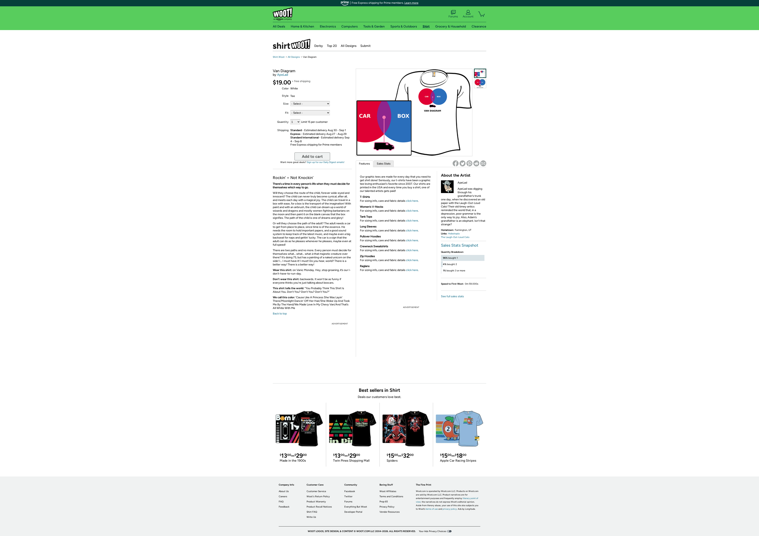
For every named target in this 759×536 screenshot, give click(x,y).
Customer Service (316, 491)
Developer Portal (353, 511)
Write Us (311, 517)
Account (468, 16)
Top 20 (332, 46)
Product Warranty (316, 501)
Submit (365, 46)
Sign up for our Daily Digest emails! (326, 162)
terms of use (432, 509)
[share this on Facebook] (456, 163)
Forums (453, 16)
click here (412, 201)
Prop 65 (384, 501)
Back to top (280, 313)
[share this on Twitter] (462, 163)
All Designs (348, 46)
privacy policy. (450, 509)
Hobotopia (454, 233)
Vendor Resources (390, 511)
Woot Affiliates (388, 491)
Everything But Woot (355, 506)
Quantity (283, 122)
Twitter (348, 496)
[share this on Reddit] (476, 163)
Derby (318, 46)
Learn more (411, 3)
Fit (287, 113)
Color (285, 88)
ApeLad (282, 75)
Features (364, 163)
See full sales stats (452, 296)
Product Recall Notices (319, 506)
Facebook (349, 491)
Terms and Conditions (391, 496)
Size (286, 103)
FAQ (281, 501)
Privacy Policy (387, 506)
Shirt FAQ (312, 511)
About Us (284, 491)
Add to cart (312, 156)
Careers (283, 496)
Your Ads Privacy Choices (432, 531)
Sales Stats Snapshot (459, 245)
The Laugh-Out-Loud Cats (455, 237)
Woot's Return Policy (318, 496)
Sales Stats (384, 163)
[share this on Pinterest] (469, 163)
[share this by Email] (483, 163)
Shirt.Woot (291, 44)
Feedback (284, 506)
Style (285, 96)
